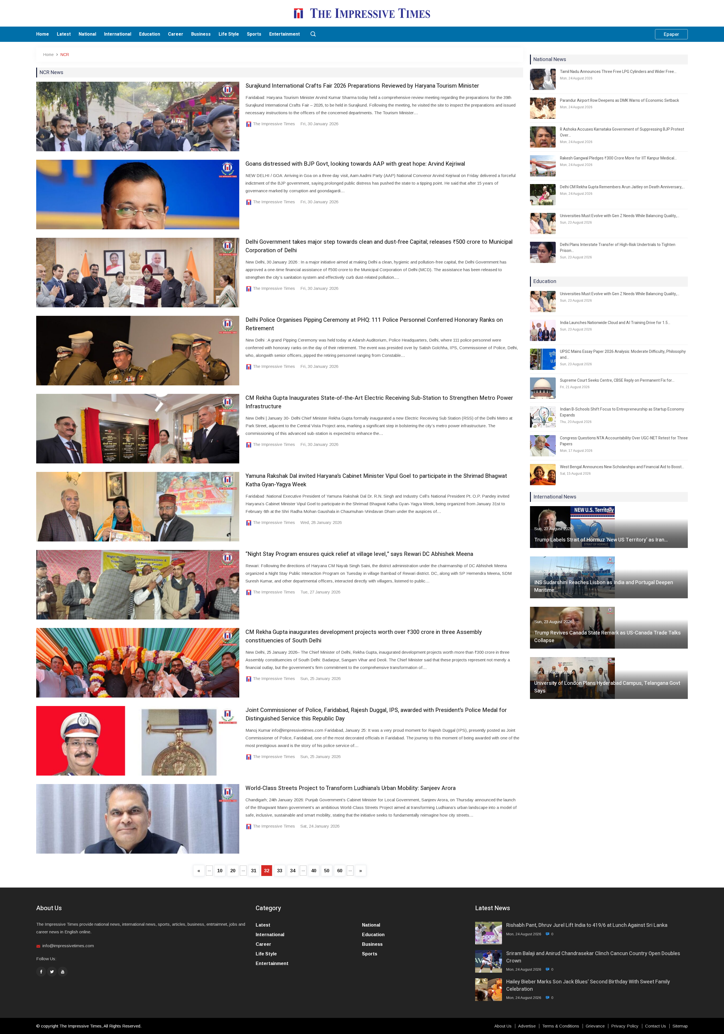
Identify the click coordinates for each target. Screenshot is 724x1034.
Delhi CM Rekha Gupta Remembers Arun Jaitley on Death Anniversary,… (622, 187)
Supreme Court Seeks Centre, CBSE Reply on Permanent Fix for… (617, 380)
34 (292, 870)
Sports (254, 34)
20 (232, 870)
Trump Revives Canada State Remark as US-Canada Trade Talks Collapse (607, 636)
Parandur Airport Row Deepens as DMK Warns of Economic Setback (619, 100)
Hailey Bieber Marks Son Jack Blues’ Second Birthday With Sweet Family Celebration (588, 985)
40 (313, 870)
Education (149, 34)
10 (219, 870)
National (87, 34)
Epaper (671, 34)
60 (339, 870)
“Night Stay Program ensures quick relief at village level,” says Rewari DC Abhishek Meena (359, 554)
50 (326, 870)
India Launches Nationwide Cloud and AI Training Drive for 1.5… (615, 323)
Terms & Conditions (560, 1026)
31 (253, 870)
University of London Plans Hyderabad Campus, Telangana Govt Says (607, 687)
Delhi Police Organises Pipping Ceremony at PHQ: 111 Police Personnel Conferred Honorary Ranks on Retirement (374, 324)
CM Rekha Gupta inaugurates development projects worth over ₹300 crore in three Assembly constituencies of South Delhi (363, 636)
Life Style (229, 34)
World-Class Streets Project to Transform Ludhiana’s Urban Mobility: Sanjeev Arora (350, 788)
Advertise (527, 1026)
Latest (64, 34)
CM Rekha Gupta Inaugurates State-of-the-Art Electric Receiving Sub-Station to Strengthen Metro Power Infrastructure (379, 402)
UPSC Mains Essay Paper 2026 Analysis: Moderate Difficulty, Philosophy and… (623, 355)
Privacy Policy (625, 1026)
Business (201, 34)
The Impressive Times (274, 123)
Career (175, 34)
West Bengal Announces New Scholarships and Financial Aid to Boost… (622, 467)
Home (42, 34)
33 (279, 870)
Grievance (595, 1026)
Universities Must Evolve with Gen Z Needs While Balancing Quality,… (619, 216)
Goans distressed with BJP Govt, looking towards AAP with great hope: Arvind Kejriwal (355, 164)
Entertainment (284, 34)
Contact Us (655, 1026)
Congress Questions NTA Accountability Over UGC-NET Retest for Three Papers (624, 441)
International (117, 34)
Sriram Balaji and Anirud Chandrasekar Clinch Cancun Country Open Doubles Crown (593, 957)
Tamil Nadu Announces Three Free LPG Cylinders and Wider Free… (618, 72)
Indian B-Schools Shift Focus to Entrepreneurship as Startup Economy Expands (622, 412)
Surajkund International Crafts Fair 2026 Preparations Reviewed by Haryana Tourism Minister (362, 86)
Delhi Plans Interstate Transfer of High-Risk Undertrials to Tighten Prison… (617, 248)
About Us (503, 1026)
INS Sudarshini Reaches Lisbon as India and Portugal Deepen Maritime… (603, 586)
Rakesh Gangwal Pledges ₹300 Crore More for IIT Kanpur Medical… (618, 158)
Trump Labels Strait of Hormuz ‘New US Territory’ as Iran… (601, 540)
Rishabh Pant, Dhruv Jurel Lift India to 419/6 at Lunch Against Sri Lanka (586, 925)
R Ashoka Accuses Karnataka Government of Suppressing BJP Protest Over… (622, 132)
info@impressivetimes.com (68, 945)
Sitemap (680, 1026)
